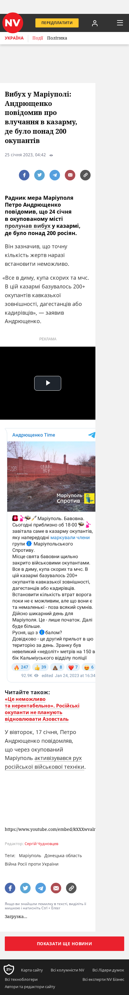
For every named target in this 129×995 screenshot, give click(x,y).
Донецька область (63, 855)
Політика (57, 38)
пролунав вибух (27, 225)
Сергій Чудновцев (41, 843)
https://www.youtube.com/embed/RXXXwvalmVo (53, 829)
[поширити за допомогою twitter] (39, 175)
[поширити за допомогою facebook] (24, 175)
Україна (14, 38)
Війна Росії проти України (31, 864)
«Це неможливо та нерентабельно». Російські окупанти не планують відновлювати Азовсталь (42, 709)
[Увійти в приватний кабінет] (95, 23)
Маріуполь (30, 855)
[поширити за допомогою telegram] (55, 175)
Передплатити (57, 22)
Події (37, 38)
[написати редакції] (70, 175)
